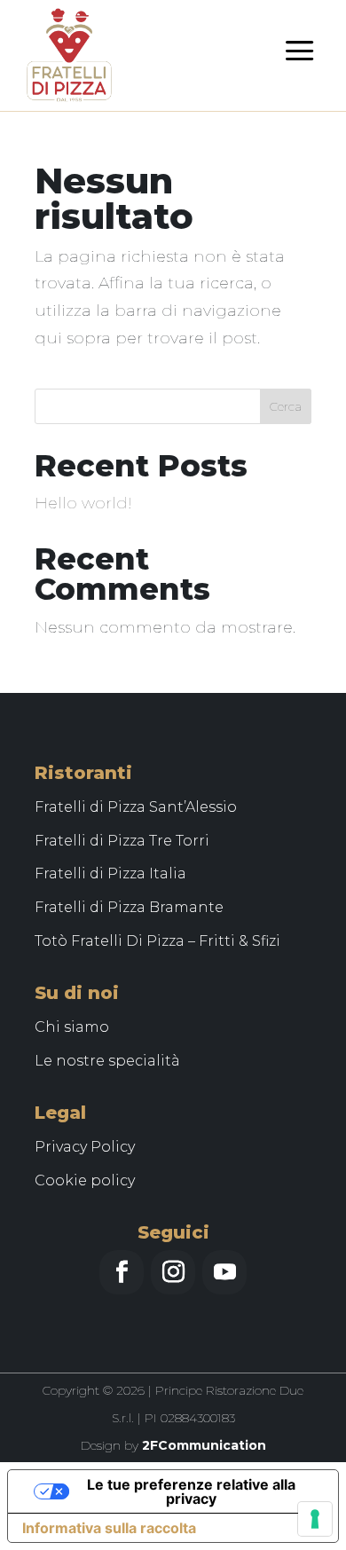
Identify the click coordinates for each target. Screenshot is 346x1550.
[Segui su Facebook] (121, 1272)
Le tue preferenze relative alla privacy (191, 1491)
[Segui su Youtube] (224, 1272)
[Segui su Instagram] (173, 1272)
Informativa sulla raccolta (109, 1528)
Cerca (286, 406)
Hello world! (83, 503)
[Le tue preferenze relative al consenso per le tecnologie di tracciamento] (315, 1519)
